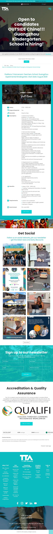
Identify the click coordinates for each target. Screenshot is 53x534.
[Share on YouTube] (35, 503)
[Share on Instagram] (22, 503)
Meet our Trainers (5, 488)
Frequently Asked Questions (38, 476)
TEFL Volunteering (26, 474)
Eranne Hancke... (6, 437)
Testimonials (5, 495)
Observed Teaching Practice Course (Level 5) (15, 489)
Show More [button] (26, 342)
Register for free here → (41, 1)
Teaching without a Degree (26, 477)
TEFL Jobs (6, 65)
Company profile (5, 492)
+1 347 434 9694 (26, 518)
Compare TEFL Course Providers (6, 480)
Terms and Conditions (22, 527)
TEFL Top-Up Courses (15, 495)
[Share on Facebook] (17, 503)
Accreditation (5, 476)
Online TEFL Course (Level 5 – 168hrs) (15, 482)
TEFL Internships (27, 472)
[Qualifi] (26, 413)
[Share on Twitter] (26, 503)
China (11, 65)
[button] (14, 255)
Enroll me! (48, 54)
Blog (48, 477)
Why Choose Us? (5, 468)
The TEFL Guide (38, 471)
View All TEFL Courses (16, 470)
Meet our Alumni (5, 484)
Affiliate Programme (6, 498)
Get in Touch (47, 470)
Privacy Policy (32, 527)
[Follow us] (31, 503)
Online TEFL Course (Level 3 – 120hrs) (15, 475)
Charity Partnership (5, 472)
